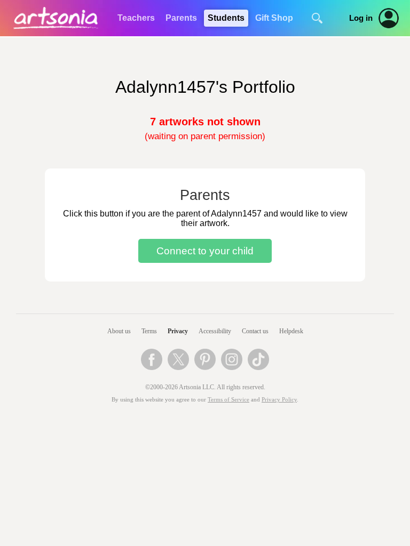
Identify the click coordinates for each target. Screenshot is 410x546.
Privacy (178, 331)
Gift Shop (274, 17)
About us (119, 331)
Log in (361, 18)
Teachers (136, 17)
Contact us (255, 331)
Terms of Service (228, 400)
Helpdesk (291, 331)
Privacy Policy (279, 400)
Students (226, 17)
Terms (149, 331)
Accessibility (215, 331)
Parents (181, 17)
